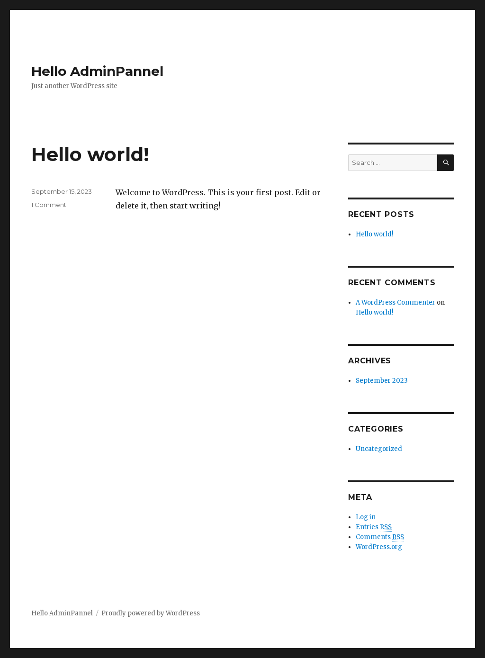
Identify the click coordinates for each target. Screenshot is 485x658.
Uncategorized (379, 449)
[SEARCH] (445, 162)
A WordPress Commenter (395, 302)
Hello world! (90, 154)
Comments (380, 537)
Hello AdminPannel (97, 71)
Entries (374, 527)
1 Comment (48, 204)
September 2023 (382, 381)
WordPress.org (379, 547)
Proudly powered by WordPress (150, 613)
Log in (366, 517)
